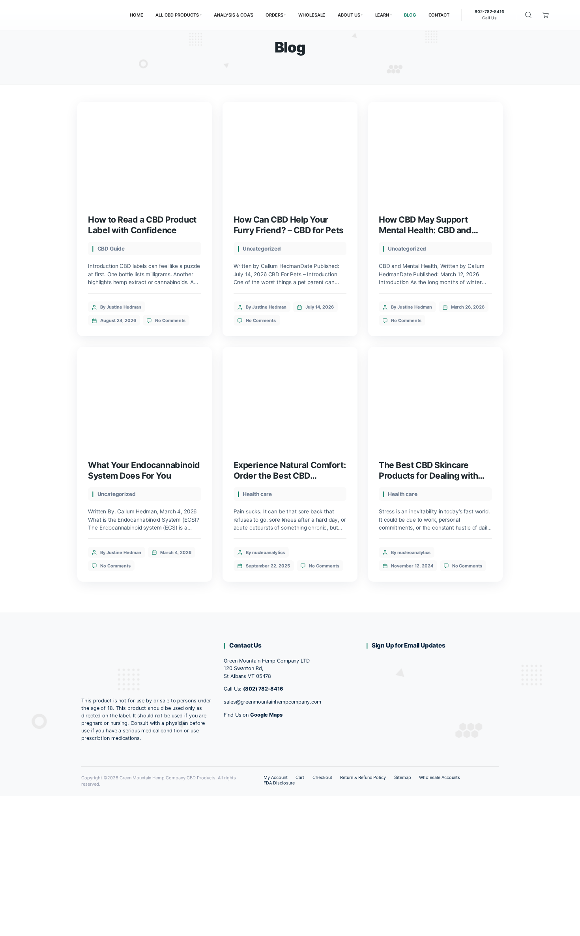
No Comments (170, 320)
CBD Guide (111, 248)
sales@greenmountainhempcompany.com (272, 702)
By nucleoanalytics (265, 552)
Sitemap (402, 777)
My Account (276, 777)
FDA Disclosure (279, 783)
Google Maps (266, 715)
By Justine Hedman (120, 307)
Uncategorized (262, 248)
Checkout (322, 777)
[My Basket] (546, 14)
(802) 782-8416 (263, 689)
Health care (257, 494)
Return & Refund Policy (363, 777)
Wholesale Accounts (439, 777)
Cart (300, 777)
